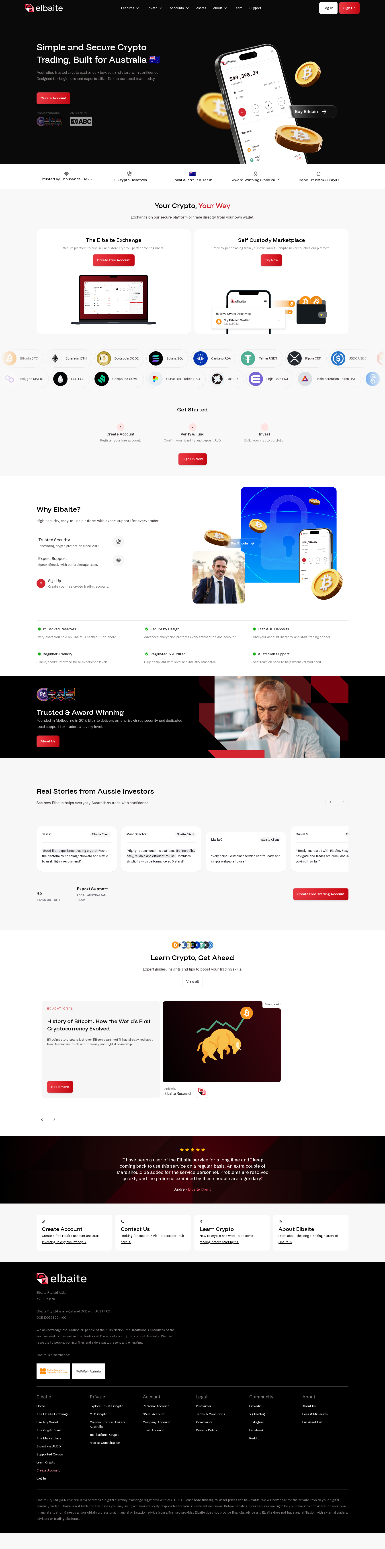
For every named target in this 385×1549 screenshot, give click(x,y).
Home (41, 1406)
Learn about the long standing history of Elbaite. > (308, 1239)
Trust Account (153, 1430)
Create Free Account (114, 260)
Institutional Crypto (104, 1435)
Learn (238, 8)
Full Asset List (312, 1422)
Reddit (254, 1438)
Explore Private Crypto (106, 1406)
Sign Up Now (192, 459)
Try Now (271, 260)
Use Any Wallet (47, 1422)
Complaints (204, 1422)
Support (255, 8)
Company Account (156, 1422)
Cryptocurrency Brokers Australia (107, 1424)
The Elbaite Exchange (53, 1414)
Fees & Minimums (315, 1414)
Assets (201, 8)
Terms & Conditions (210, 1414)
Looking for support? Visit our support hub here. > (152, 1239)
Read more (310, 1087)
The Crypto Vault (49, 1430)
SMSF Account (154, 1414)
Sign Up (349, 8)
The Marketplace (49, 1438)
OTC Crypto (98, 1414)
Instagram (256, 1422)
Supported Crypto (50, 1454)
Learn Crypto (46, 1462)
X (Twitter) (257, 1414)
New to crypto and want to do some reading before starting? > (226, 1239)
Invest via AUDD (49, 1446)
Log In (328, 8)
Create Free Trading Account (320, 894)
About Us (48, 741)
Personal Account (156, 1406)
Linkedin (255, 1406)
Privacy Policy (206, 1430)
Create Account (53, 98)
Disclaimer (203, 1406)
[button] (130, 8)
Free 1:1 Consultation (105, 1443)
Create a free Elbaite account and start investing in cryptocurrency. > (71, 1239)
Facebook (256, 1430)
